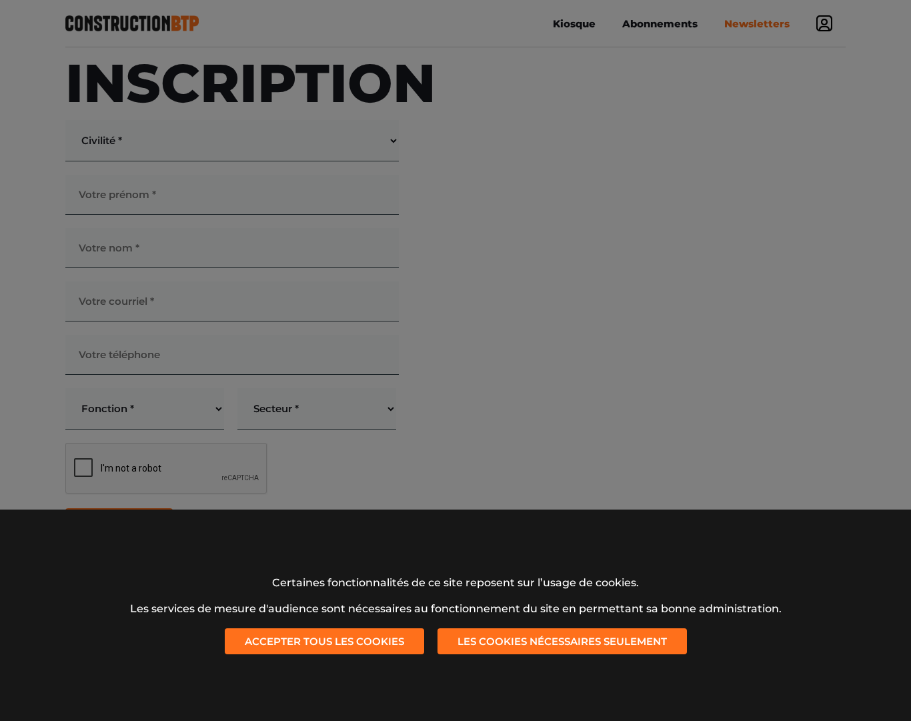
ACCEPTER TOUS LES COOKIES (324, 641)
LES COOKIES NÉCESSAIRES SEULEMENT (562, 641)
